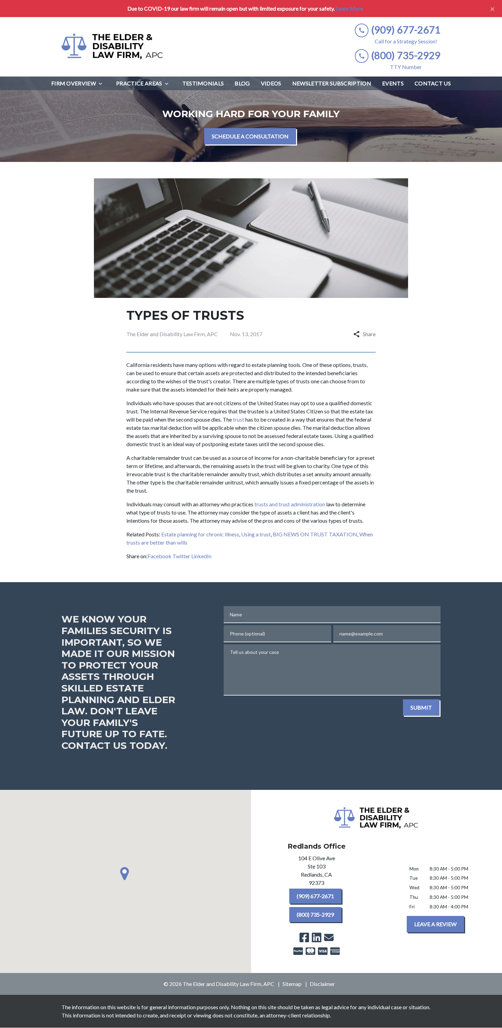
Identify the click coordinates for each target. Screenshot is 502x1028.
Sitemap (292, 984)
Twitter (181, 556)
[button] (125, 873)
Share (369, 334)
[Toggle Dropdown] (102, 83)
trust (238, 419)
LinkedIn (201, 556)
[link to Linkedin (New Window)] (316, 937)
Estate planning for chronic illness (200, 534)
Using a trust (256, 534)
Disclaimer (322, 984)
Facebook (159, 556)
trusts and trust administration (289, 504)
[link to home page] (112, 46)
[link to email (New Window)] (329, 937)
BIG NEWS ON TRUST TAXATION (315, 534)
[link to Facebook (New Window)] (304, 937)
